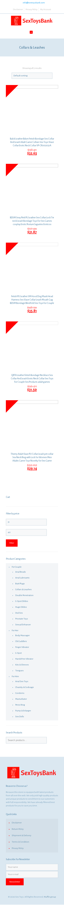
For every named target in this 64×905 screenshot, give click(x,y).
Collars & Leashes (23, 589)
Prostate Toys (21, 619)
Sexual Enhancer (23, 625)
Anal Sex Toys (21, 681)
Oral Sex (19, 613)
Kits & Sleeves (22, 665)
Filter (11, 543)
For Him (15, 676)
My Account (45, 9)
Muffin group (50, 897)
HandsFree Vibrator (24, 659)
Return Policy (18, 829)
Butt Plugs (20, 584)
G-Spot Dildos (21, 601)
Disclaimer (18, 9)
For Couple (17, 567)
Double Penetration (24, 595)
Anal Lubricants (22, 578)
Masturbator (21, 699)
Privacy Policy (32, 9)
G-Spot (18, 653)
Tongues (19, 670)
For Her (15, 630)
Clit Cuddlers (21, 641)
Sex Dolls (19, 716)
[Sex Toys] (32, 20)
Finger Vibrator (22, 647)
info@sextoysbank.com (34, 3)
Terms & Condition (20, 842)
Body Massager (22, 635)
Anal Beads (20, 572)
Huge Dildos (21, 607)
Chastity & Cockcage (24, 687)
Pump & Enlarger (23, 711)
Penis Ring (20, 705)
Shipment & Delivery (21, 835)
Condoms (19, 693)
